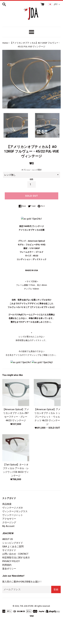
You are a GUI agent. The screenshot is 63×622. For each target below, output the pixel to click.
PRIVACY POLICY (11, 561)
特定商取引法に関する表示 (16, 557)
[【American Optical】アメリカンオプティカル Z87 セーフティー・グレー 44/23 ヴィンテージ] (15, 392)
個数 (31, 179)
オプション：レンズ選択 (31, 170)
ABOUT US (7, 539)
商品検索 (6, 504)
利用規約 (6, 565)
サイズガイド (9, 550)
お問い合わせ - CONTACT (15, 554)
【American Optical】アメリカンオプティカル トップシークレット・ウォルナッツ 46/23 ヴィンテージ (47, 417)
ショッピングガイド (12, 542)
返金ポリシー (9, 568)
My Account (8, 526)
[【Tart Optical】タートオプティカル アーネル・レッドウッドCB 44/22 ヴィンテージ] (15, 447)
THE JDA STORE (26, 606)
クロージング (9, 522)
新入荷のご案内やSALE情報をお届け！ (22, 581)
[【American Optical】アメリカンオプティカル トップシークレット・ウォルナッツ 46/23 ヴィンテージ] (47, 392)
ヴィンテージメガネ (12, 507)
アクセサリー (9, 518)
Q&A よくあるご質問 (13, 546)
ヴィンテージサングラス (15, 511)
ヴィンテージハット (12, 515)
